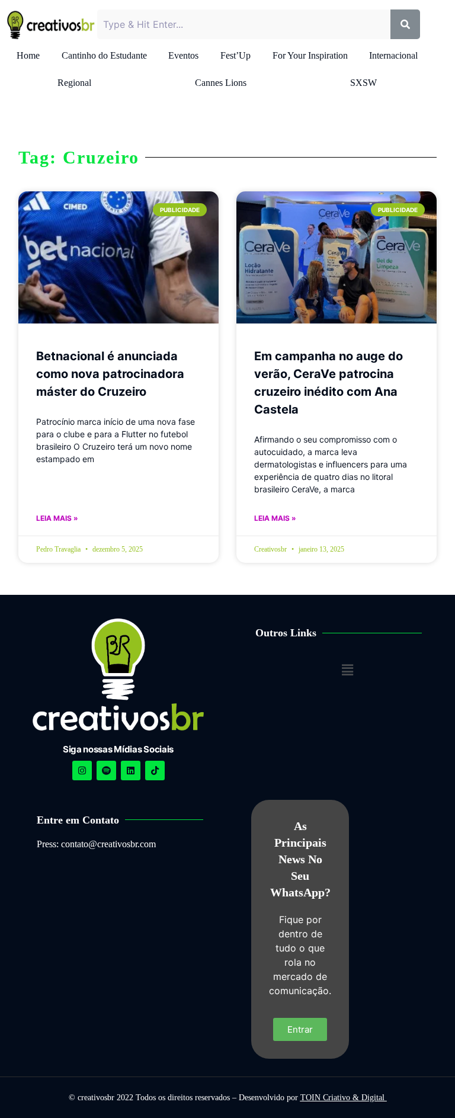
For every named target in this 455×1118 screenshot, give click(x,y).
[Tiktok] (155, 770)
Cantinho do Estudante (104, 55)
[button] (348, 670)
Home (28, 55)
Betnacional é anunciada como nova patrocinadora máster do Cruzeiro (110, 374)
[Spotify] (106, 770)
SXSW (363, 83)
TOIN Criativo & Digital (343, 1097)
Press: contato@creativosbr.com (96, 844)
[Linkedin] (130, 770)
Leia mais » (57, 518)
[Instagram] (82, 770)
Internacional (393, 55)
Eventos (183, 55)
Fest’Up (235, 55)
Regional (74, 83)
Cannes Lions (220, 83)
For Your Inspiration (310, 55)
